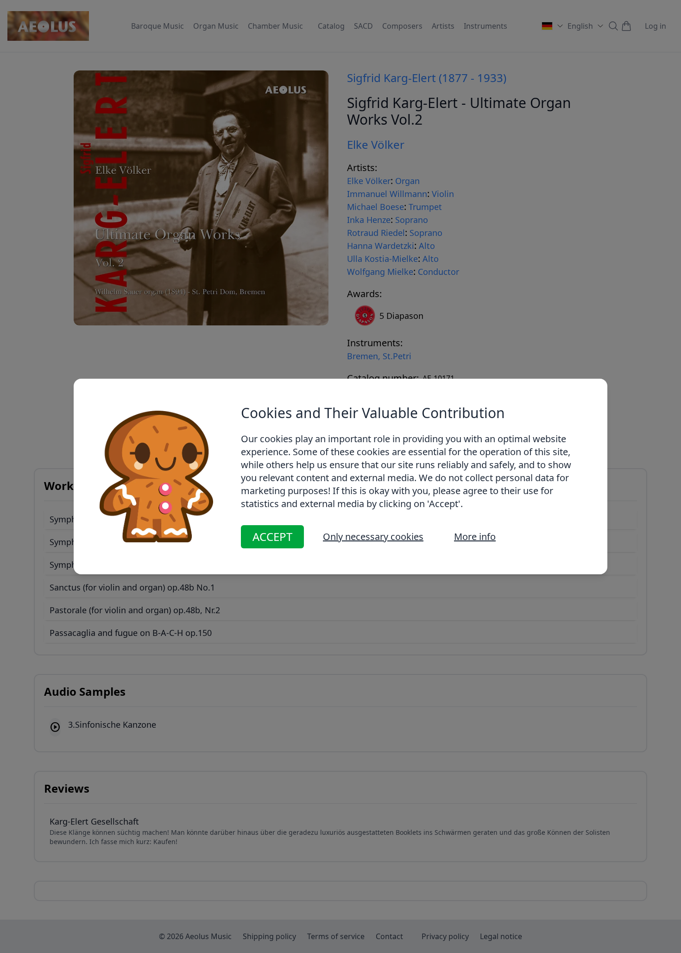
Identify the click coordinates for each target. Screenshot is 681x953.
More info (475, 536)
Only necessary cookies (373, 536)
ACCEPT (272, 536)
